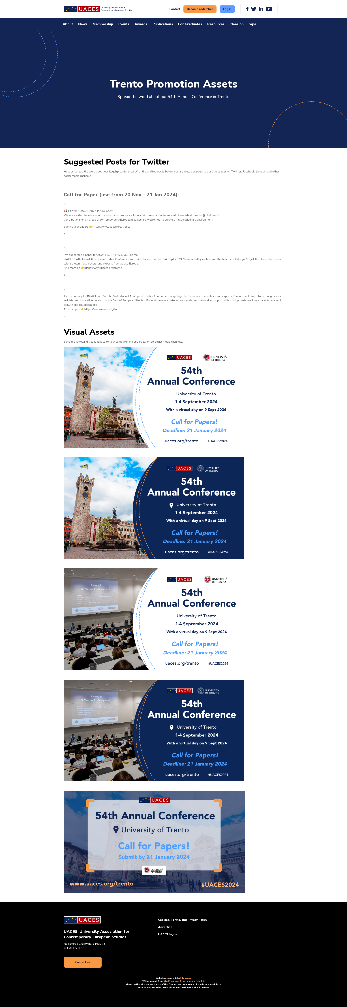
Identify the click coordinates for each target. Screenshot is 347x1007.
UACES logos (167, 934)
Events (123, 24)
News (82, 24)
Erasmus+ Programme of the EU (186, 981)
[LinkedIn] (261, 9)
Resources (215, 24)
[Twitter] (253, 9)
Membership (103, 24)
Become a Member (200, 9)
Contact (174, 9)
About (68, 24)
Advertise (165, 927)
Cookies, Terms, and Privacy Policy (182, 920)
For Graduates (190, 24)
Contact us (82, 962)
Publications (163, 24)
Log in (227, 9)
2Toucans (185, 978)
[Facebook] (247, 9)
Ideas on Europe (243, 24)
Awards (141, 24)
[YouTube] (269, 9)
